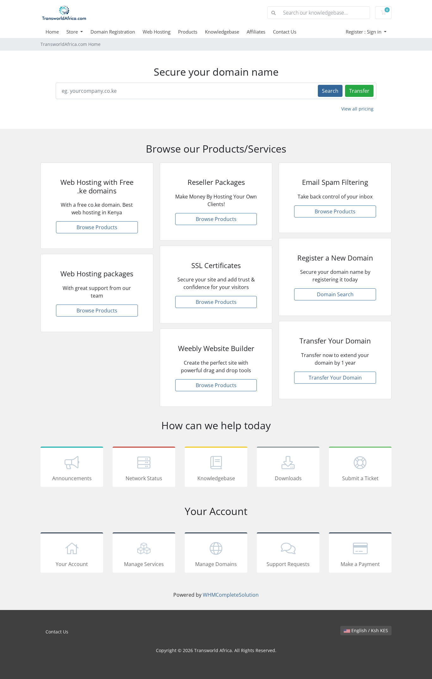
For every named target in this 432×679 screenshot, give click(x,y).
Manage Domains (216, 564)
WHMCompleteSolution (231, 594)
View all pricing (357, 109)
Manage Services (144, 564)
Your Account (72, 564)
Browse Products (97, 227)
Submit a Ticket (360, 478)
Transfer (359, 90)
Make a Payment (360, 564)
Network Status (144, 478)
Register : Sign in (364, 31)
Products (187, 31)
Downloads (288, 478)
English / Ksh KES (369, 630)
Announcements (72, 478)
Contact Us (284, 31)
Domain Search (335, 294)
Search (330, 90)
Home (52, 31)
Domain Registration (112, 31)
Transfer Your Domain (335, 377)
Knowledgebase (222, 31)
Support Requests (288, 564)
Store (72, 31)
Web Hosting (156, 31)
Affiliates (256, 31)
